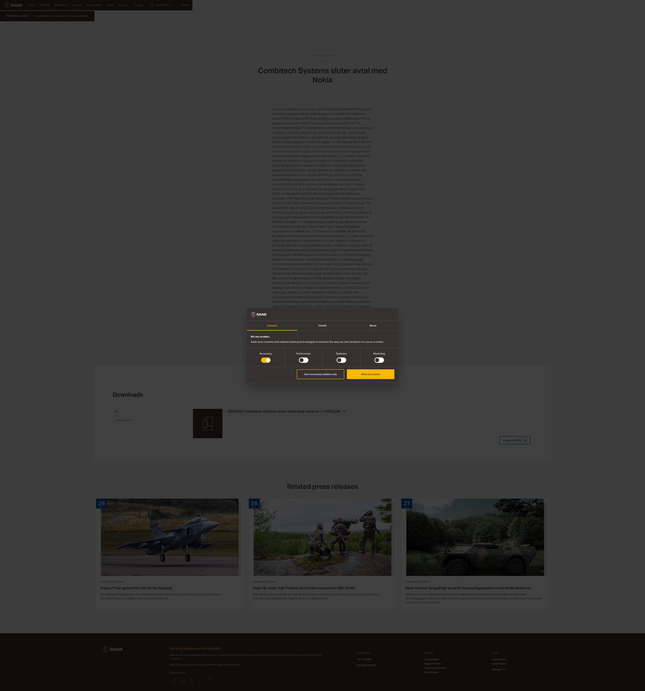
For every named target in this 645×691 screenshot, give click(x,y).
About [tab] (373, 325)
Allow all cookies (370, 374)
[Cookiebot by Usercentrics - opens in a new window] (379, 314)
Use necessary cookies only (320, 374)
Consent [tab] (272, 325)
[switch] (303, 360)
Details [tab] (322, 325)
